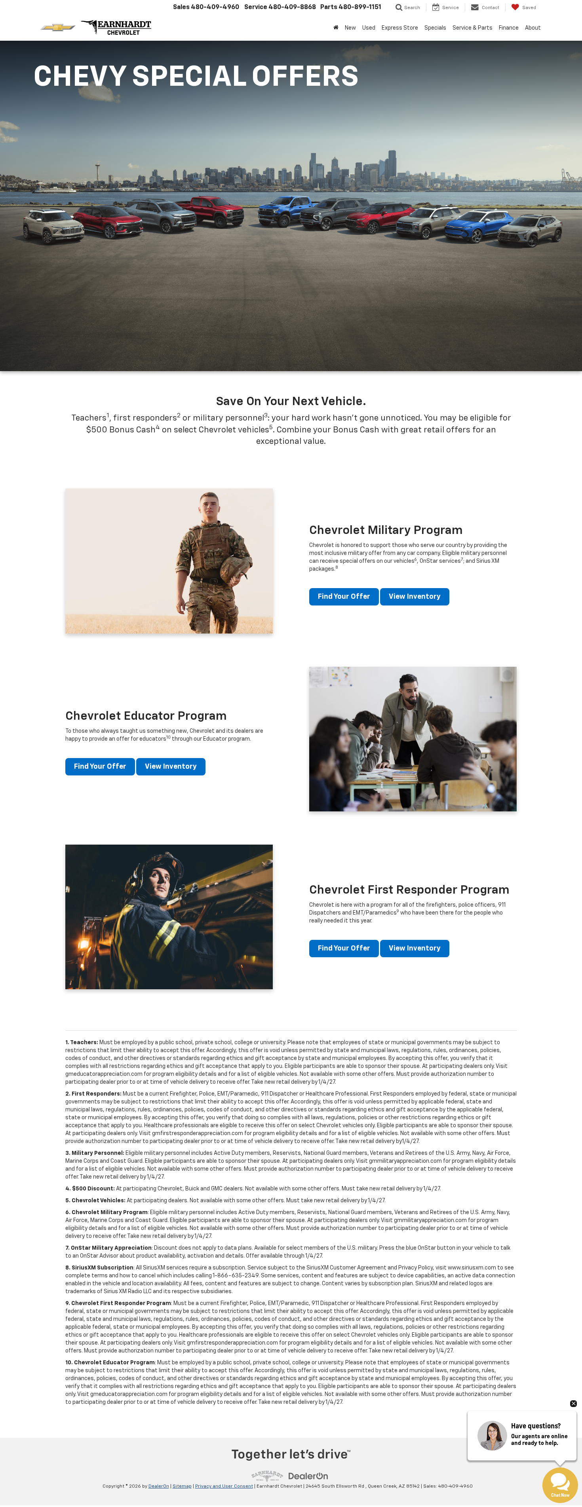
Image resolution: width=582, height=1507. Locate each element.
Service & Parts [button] (473, 28)
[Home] (336, 28)
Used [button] (368, 28)
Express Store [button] (400, 28)
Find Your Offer (344, 596)
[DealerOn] (308, 1476)
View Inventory (415, 596)
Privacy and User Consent (224, 1486)
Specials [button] (435, 28)
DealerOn (158, 1486)
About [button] (533, 28)
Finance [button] (509, 28)
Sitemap (182, 1486)
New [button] (350, 28)
